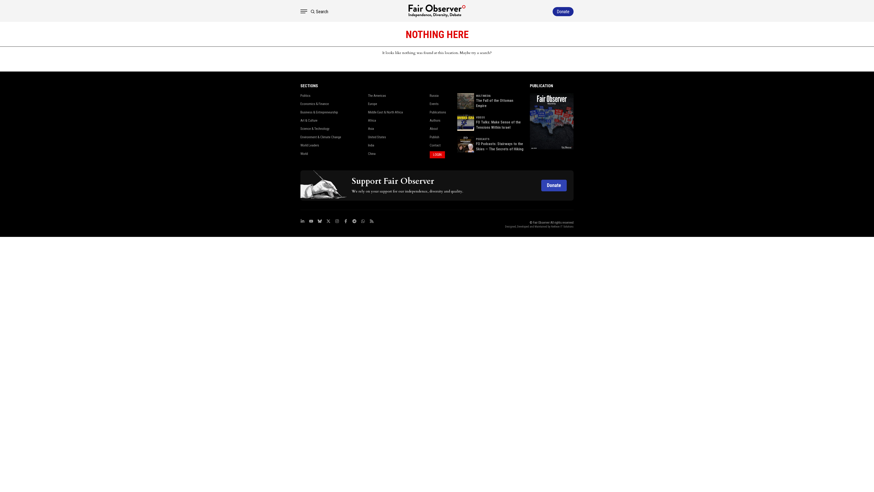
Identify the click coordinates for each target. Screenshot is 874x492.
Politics (305, 96)
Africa (372, 120)
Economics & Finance (314, 104)
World (304, 154)
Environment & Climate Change (320, 137)
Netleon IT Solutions (562, 226)
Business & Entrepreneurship (319, 112)
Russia (434, 96)
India (371, 145)
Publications (438, 112)
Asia (371, 129)
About (434, 129)
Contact (435, 145)
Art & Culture (309, 120)
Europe (372, 104)
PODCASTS (482, 139)
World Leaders (309, 145)
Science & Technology (314, 129)
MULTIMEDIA (483, 95)
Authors (435, 120)
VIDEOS (480, 117)
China (372, 154)
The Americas (377, 96)
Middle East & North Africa (385, 112)
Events (434, 104)
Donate (554, 185)
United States (377, 137)
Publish (434, 137)
